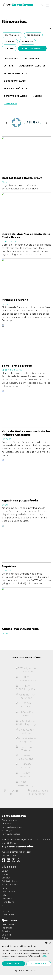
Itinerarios (10, 103)
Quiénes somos (9, 820)
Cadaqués (6, 878)
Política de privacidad (12, 827)
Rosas (4, 905)
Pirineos (6, 304)
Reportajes (33, 35)
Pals (4, 895)
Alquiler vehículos (15, 73)
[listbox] (46, 943)
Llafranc (5, 888)
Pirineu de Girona (15, 299)
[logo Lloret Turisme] (26, 748)
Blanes (5, 182)
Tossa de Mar (8, 914)
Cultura (9, 48)
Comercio (27, 42)
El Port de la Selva (10, 884)
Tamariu (5, 911)
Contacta (6, 824)
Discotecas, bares (15, 81)
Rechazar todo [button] (38, 964)
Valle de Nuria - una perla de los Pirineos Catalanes (26, 433)
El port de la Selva (12, 370)
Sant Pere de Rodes (17, 365)
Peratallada (7, 898)
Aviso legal (7, 830)
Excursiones (11, 58)
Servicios (9, 42)
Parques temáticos (15, 88)
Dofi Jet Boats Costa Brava (22, 178)
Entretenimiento (30, 48)
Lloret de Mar (9, 241)
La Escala (7, 570)
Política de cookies (11, 834)
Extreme (8, 66)
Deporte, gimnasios (15, 96)
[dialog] (26, 957)
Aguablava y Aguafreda (20, 500)
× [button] (50, 943)
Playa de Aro (8, 902)
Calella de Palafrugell (11, 881)
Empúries (9, 566)
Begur (5, 504)
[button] (48, 5)
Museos (37, 96)
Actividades (31, 58)
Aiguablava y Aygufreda (20, 628)
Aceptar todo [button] (13, 964)
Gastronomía (11, 35)
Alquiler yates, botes (32, 66)
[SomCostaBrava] (18, 5)
